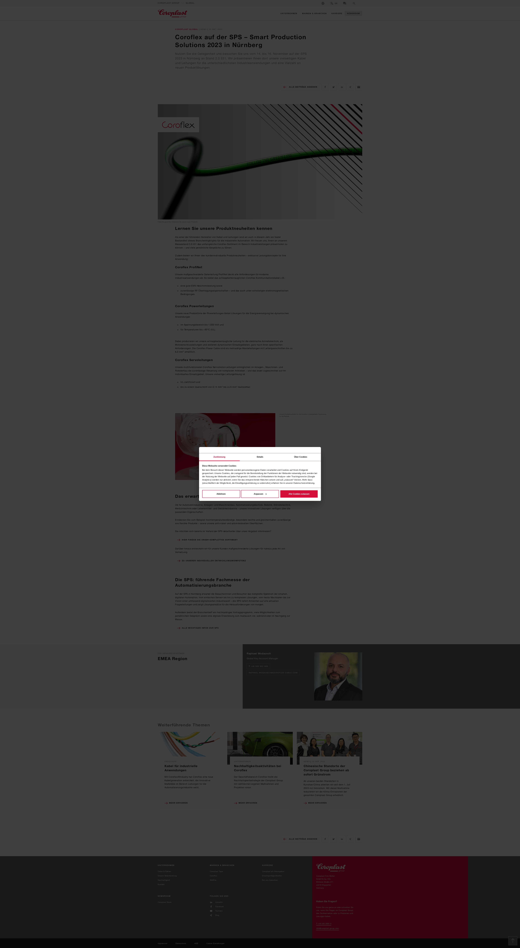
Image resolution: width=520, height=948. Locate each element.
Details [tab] (260, 457)
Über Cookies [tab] (300, 457)
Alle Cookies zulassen (299, 494)
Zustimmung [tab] (219, 457)
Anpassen (258, 494)
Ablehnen (221, 494)
